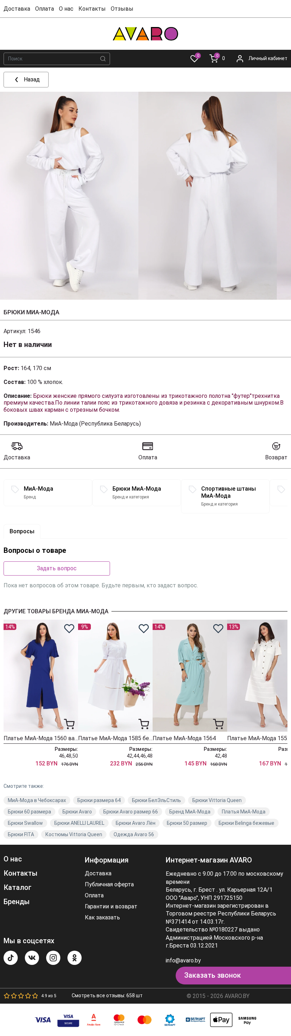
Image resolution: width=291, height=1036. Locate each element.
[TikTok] (11, 958)
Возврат (276, 457)
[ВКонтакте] (32, 958)
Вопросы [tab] (22, 531)
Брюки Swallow (25, 823)
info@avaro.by (183, 960)
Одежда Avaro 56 (134, 834)
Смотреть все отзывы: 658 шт (107, 995)
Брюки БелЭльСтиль (156, 800)
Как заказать (102, 917)
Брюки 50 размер (187, 823)
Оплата (44, 8)
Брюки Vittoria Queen (217, 800)
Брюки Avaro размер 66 (130, 812)
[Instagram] (53, 958)
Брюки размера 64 (99, 800)
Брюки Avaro (77, 812)
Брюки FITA (21, 834)
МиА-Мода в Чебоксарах (37, 800)
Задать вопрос (57, 568)
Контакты (92, 8)
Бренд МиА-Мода (189, 812)
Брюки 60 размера (29, 812)
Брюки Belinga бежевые (246, 823)
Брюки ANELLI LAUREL (79, 823)
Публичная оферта (109, 884)
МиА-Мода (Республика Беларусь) (95, 423)
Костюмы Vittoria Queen (73, 834)
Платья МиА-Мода (243, 812)
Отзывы (122, 8)
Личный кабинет (267, 58)
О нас (66, 8)
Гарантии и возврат (111, 906)
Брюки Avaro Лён (135, 823)
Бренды (17, 901)
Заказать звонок (212, 975)
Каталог (18, 887)
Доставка (17, 8)
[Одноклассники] (74, 958)
